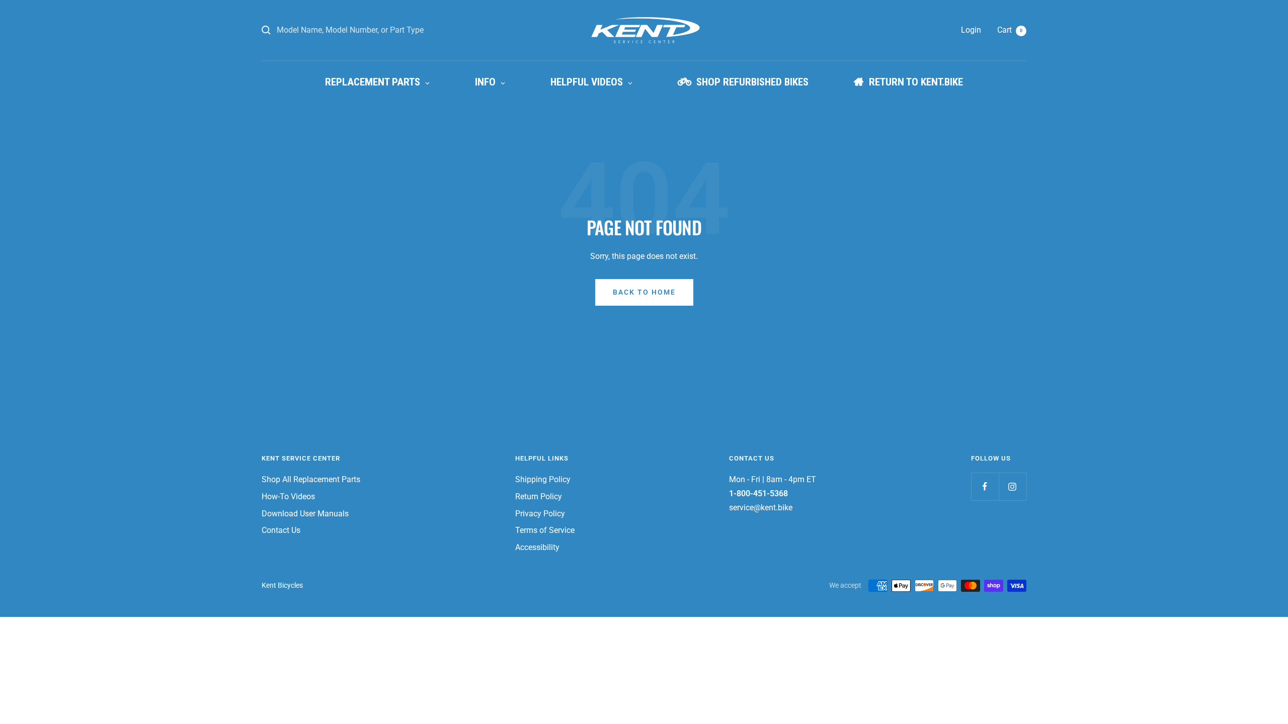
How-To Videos (288, 496)
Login (971, 30)
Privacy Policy (540, 513)
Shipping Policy (543, 479)
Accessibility (537, 547)
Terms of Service (545, 530)
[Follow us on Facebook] (985, 486)
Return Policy (538, 496)
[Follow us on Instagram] (1012, 486)
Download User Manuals (305, 513)
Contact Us (281, 530)
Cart (1009, 30)
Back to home (644, 292)
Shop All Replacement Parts (311, 479)
